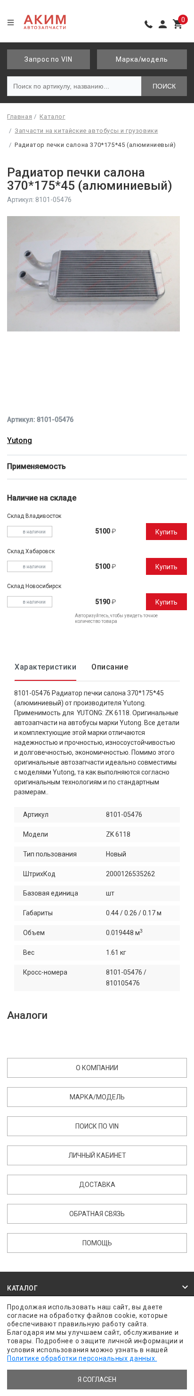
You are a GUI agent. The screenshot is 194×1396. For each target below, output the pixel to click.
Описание (109, 666)
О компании (97, 1068)
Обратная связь (97, 1214)
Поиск (164, 86)
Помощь (97, 1243)
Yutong (19, 440)
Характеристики (45, 666)
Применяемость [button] (37, 466)
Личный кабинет (97, 1155)
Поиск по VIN (97, 1126)
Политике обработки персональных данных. (82, 1358)
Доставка (97, 1184)
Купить (166, 532)
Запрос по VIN (48, 59)
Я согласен (97, 1379)
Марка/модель (142, 59)
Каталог (22, 1288)
